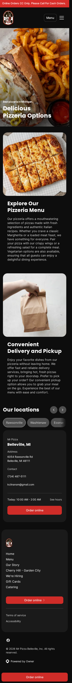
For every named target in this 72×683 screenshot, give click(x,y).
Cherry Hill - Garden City (23, 570)
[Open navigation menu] (61, 17)
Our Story (12, 565)
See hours (56, 499)
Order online (34, 510)
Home (10, 554)
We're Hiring (14, 576)
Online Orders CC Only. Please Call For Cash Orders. (34, 3)
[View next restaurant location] (62, 410)
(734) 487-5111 (16, 477)
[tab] (14, 422)
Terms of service (16, 615)
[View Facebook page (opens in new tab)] (8, 640)
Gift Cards (13, 581)
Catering (12, 587)
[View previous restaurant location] (53, 410)
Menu (50, 18)
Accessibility (13, 621)
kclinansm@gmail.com (20, 485)
